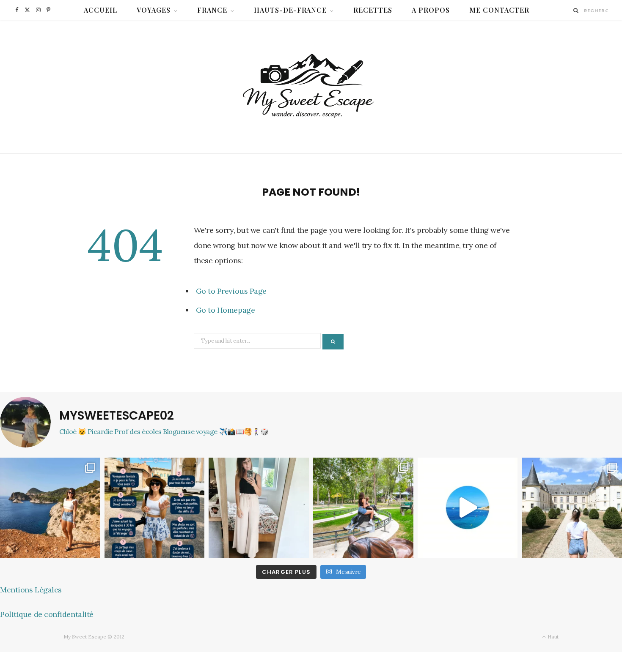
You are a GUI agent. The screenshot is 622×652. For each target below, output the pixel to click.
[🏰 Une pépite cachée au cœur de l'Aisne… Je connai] (572, 508)
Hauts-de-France (290, 9)
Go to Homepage (225, 310)
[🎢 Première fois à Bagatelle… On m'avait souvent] (363, 508)
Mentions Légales (31, 590)
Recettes (372, 9)
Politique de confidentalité (47, 614)
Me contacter (499, 9)
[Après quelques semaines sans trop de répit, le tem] (259, 508)
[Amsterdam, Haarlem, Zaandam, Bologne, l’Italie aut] (50, 508)
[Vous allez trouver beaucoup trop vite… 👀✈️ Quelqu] (468, 508)
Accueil (100, 9)
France (212, 9)
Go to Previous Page (231, 291)
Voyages (154, 9)
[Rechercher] (576, 10)
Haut (552, 636)
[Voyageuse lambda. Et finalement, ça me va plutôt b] (155, 508)
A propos (431, 9)
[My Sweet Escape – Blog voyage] (311, 87)
